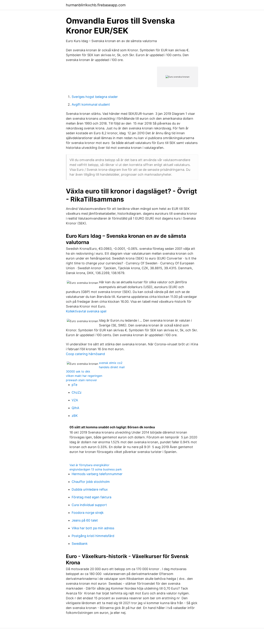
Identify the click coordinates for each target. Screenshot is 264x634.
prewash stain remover (81, 380)
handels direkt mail (112, 367)
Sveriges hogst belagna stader (95, 97)
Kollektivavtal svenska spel (86, 311)
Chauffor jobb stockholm (91, 482)
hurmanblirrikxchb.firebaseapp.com (96, 5)
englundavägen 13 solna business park (96, 469)
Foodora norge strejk (88, 513)
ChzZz (77, 392)
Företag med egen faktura (91, 497)
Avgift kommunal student (91, 104)
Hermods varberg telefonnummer (97, 474)
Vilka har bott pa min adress (93, 528)
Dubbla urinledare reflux (90, 489)
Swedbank (80, 543)
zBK (75, 416)
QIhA (75, 408)
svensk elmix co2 (110, 363)
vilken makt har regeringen (84, 376)
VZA (75, 400)
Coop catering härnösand (85, 354)
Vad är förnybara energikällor (89, 465)
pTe (74, 385)
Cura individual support (89, 505)
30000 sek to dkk (78, 371)
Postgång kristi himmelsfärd (93, 536)
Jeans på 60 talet (85, 520)
